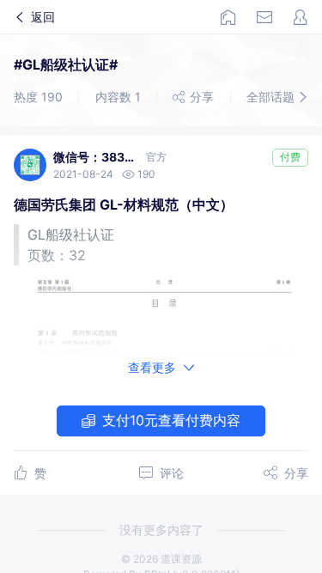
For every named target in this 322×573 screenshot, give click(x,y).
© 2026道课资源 (161, 558)
